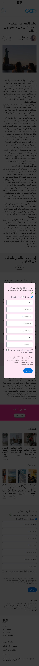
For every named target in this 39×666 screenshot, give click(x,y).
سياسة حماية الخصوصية (27, 364)
